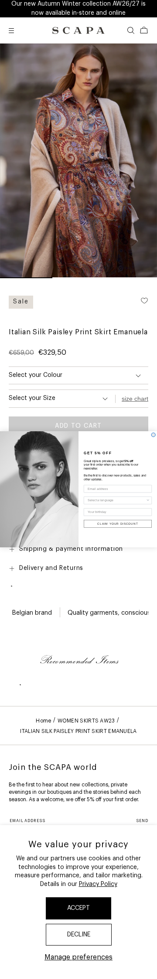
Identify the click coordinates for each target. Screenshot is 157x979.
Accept (78, 908)
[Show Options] (148, 500)
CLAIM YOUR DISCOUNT (117, 523)
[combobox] (116, 500)
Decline (78, 935)
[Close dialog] (153, 435)
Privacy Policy (98, 884)
